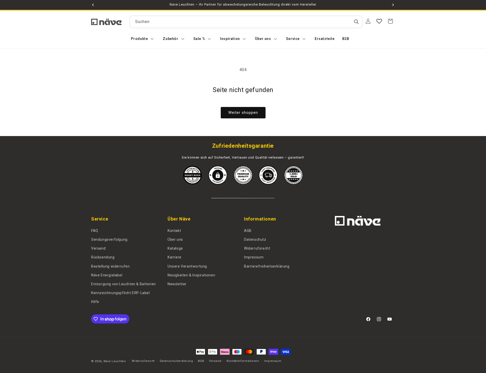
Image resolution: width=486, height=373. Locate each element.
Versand (98, 248)
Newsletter (177, 284)
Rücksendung (103, 257)
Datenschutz (255, 239)
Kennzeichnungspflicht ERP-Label (120, 293)
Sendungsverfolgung (109, 239)
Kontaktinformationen (243, 361)
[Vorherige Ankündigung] (92, 5)
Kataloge (175, 248)
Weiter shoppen (243, 112)
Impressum (254, 257)
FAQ (94, 231)
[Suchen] (356, 21)
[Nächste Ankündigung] (393, 5)
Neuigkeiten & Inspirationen (191, 275)
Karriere (174, 257)
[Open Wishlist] (379, 21)
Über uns (175, 239)
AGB (248, 231)
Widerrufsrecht (257, 248)
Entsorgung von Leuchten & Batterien (123, 284)
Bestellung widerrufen (110, 266)
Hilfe (95, 302)
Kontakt (174, 231)
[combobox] (246, 22)
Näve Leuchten (115, 361)
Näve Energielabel (106, 275)
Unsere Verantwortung (187, 266)
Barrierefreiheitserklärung (267, 266)
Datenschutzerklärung (176, 361)
